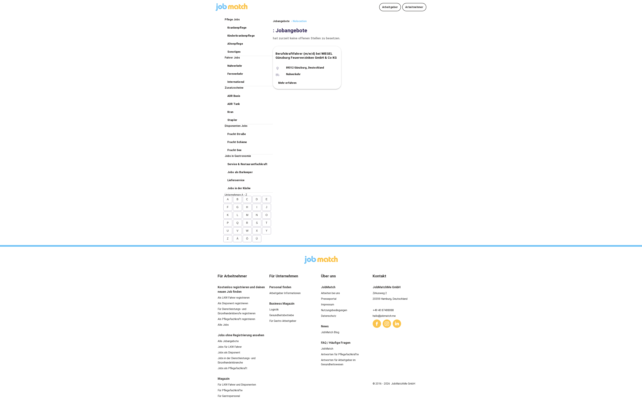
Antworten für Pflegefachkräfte (340, 354)
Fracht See (234, 150)
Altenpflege (235, 43)
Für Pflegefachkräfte (230, 390)
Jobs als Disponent (229, 352)
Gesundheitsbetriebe (281, 315)
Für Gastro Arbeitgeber (282, 320)
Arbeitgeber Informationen (285, 293)
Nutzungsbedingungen (334, 310)
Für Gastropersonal (229, 396)
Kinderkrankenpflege (241, 35)
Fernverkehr (235, 73)
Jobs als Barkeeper (240, 172)
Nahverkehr (234, 65)
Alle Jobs (223, 324)
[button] (249, 28)
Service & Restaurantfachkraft (247, 164)
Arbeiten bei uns (330, 293)
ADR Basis (233, 96)
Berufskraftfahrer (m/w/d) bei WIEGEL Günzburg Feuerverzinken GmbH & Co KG (306, 56)
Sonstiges (234, 51)
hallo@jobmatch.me (384, 315)
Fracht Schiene (237, 142)
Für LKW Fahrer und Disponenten (237, 384)
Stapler (232, 120)
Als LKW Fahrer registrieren (234, 297)
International (235, 81)
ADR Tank (233, 104)
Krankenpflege (236, 27)
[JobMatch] (231, 7)
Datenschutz (328, 315)
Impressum (327, 304)
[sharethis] (377, 323)
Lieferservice (235, 180)
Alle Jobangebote (228, 341)
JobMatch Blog (330, 332)
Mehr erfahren (287, 82)
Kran (230, 112)
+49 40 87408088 (383, 310)
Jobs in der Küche (239, 188)
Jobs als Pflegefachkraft (232, 368)
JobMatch (327, 348)
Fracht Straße (236, 134)
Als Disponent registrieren (233, 303)
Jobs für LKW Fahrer (230, 346)
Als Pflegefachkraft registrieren (236, 319)
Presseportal (328, 298)
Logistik (274, 309)
